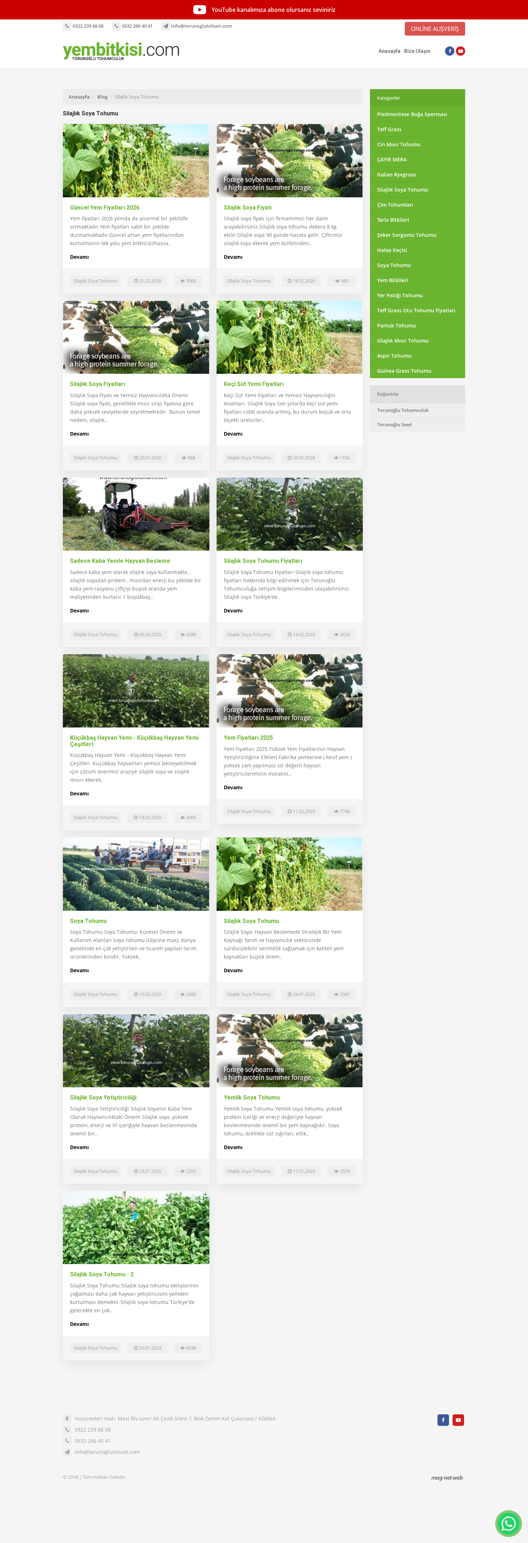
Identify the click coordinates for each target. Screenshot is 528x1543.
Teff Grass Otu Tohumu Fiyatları (416, 310)
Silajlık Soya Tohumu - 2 (102, 1274)
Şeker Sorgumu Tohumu (406, 234)
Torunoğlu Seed (394, 424)
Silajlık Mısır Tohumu (403, 340)
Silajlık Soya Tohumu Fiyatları (263, 560)
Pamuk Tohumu (396, 325)
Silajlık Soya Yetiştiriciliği (103, 1097)
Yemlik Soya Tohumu (252, 1097)
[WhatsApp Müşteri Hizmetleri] (508, 1523)
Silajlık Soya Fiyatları (97, 384)
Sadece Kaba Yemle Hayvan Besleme (120, 560)
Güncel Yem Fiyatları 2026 (104, 207)
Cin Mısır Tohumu (399, 144)
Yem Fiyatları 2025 (248, 737)
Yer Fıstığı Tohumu (400, 295)
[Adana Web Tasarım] (447, 1478)
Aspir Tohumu (394, 355)
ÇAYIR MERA (392, 159)
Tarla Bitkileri (393, 219)
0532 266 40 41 (137, 26)
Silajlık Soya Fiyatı (248, 207)
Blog (102, 96)
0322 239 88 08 (87, 26)
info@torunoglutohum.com (201, 26)
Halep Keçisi (392, 250)
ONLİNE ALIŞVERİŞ (435, 29)
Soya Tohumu (88, 921)
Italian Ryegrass (396, 174)
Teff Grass (389, 129)
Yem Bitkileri (392, 280)
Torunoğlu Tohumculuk (403, 410)
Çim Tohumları (395, 204)
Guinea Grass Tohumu (404, 370)
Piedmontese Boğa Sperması (412, 114)
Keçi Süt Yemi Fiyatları (254, 384)
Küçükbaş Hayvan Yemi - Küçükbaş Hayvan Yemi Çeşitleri (134, 741)
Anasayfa (389, 51)
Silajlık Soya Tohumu (251, 921)
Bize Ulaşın (417, 51)
